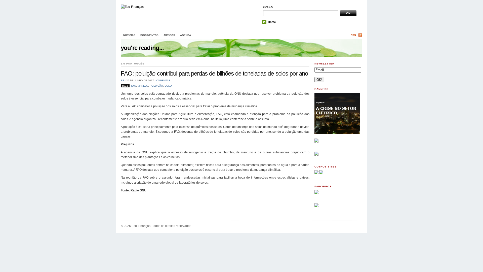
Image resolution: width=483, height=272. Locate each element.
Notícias (129, 35)
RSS (353, 35)
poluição (156, 85)
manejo (143, 85)
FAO (133, 85)
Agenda (185, 35)
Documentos (149, 35)
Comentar (163, 80)
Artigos (169, 35)
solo (168, 85)
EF (122, 80)
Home (272, 21)
